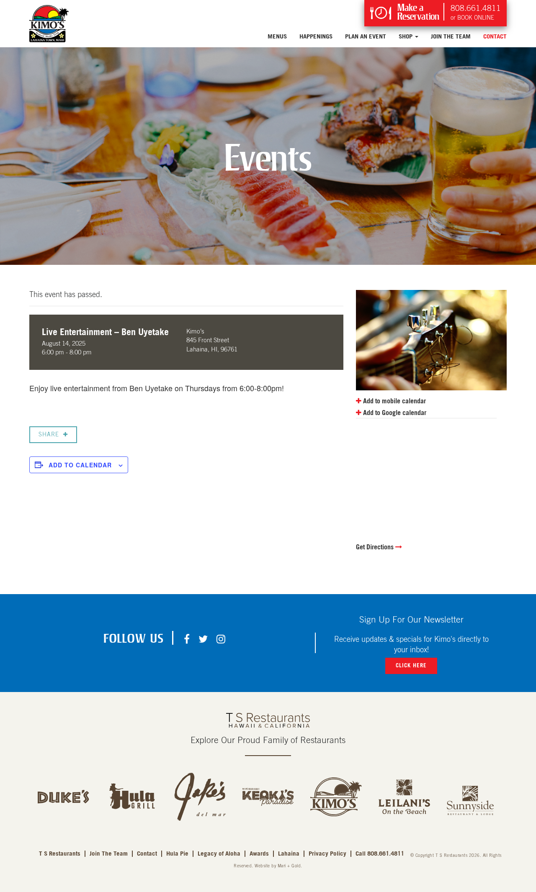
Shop (406, 36)
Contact (495, 36)
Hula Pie (177, 854)
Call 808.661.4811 (380, 854)
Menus (277, 36)
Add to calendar (80, 465)
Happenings (315, 36)
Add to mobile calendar (393, 401)
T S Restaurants (59, 854)
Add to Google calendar (393, 413)
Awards (259, 854)
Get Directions (375, 547)
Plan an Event (365, 36)
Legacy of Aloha (219, 854)
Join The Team (451, 36)
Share (49, 435)
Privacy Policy (327, 854)
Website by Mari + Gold (278, 866)
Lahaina (288, 854)
